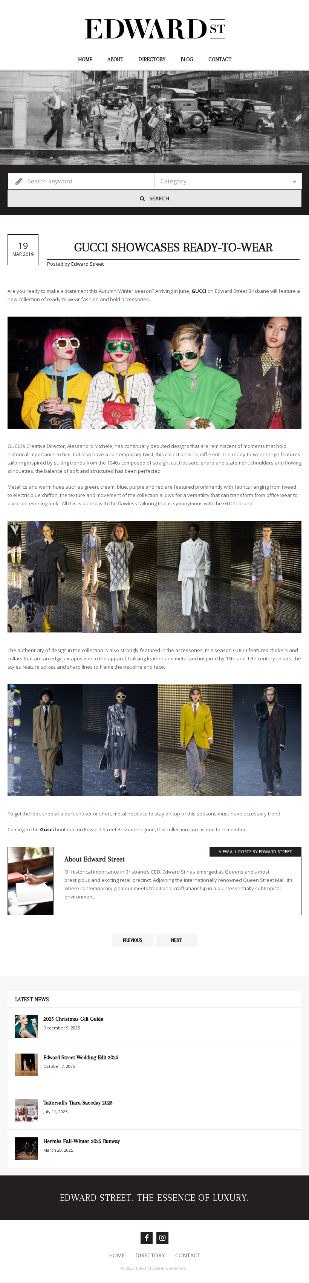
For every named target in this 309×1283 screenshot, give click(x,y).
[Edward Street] (154, 28)
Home (85, 59)
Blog (187, 59)
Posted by (75, 263)
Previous (132, 940)
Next (176, 940)
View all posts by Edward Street (255, 851)
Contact (219, 59)
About (115, 59)
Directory (151, 59)
